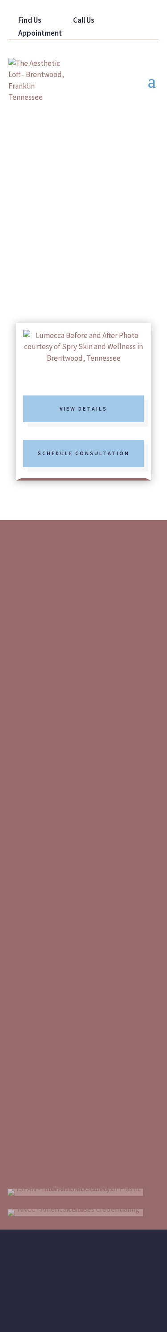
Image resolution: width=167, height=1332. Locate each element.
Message (54, 1041)
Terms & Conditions (103, 1266)
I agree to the (62, 1120)
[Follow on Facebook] (59, 598)
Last (111, 897)
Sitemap (42, 1250)
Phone (50, 985)
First (112, 871)
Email (49, 931)
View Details (83, 408)
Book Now (75, 288)
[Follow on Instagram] (90, 598)
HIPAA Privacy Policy (93, 1250)
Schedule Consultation (84, 453)
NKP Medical (95, 1311)
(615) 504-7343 (80, 646)
